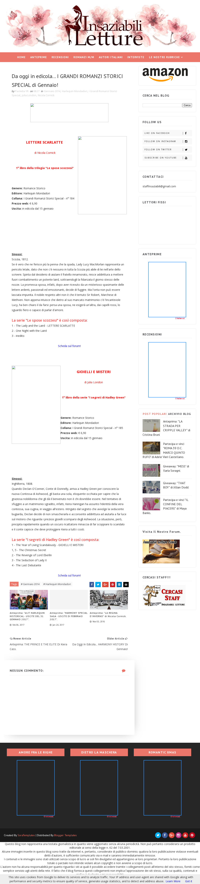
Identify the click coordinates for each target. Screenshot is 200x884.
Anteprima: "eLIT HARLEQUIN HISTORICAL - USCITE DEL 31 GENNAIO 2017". (27, 616)
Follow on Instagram (160, 141)
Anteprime (38, 57)
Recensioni (60, 57)
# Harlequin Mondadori (57, 584)
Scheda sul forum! (69, 346)
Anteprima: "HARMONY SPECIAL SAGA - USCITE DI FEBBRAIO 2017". (69, 616)
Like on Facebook (157, 133)
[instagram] (178, 835)
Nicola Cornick (46, 95)
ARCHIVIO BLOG (179, 414)
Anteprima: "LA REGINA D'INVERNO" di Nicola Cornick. (108, 614)
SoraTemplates (26, 835)
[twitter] (158, 835)
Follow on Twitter (158, 149)
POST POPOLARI (155, 414)
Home (21, 57)
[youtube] (185, 835)
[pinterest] (192, 835)
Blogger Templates (65, 835)
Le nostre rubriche (164, 57)
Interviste (135, 57)
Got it (188, 881)
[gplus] (172, 835)
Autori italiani (111, 57)
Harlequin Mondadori (74, 91)
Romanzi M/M (83, 57)
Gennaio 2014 (52, 91)
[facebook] (165, 835)
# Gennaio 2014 (30, 584)
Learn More (173, 881)
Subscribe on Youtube (161, 157)
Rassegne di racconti (98, 67)
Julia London (29, 95)
